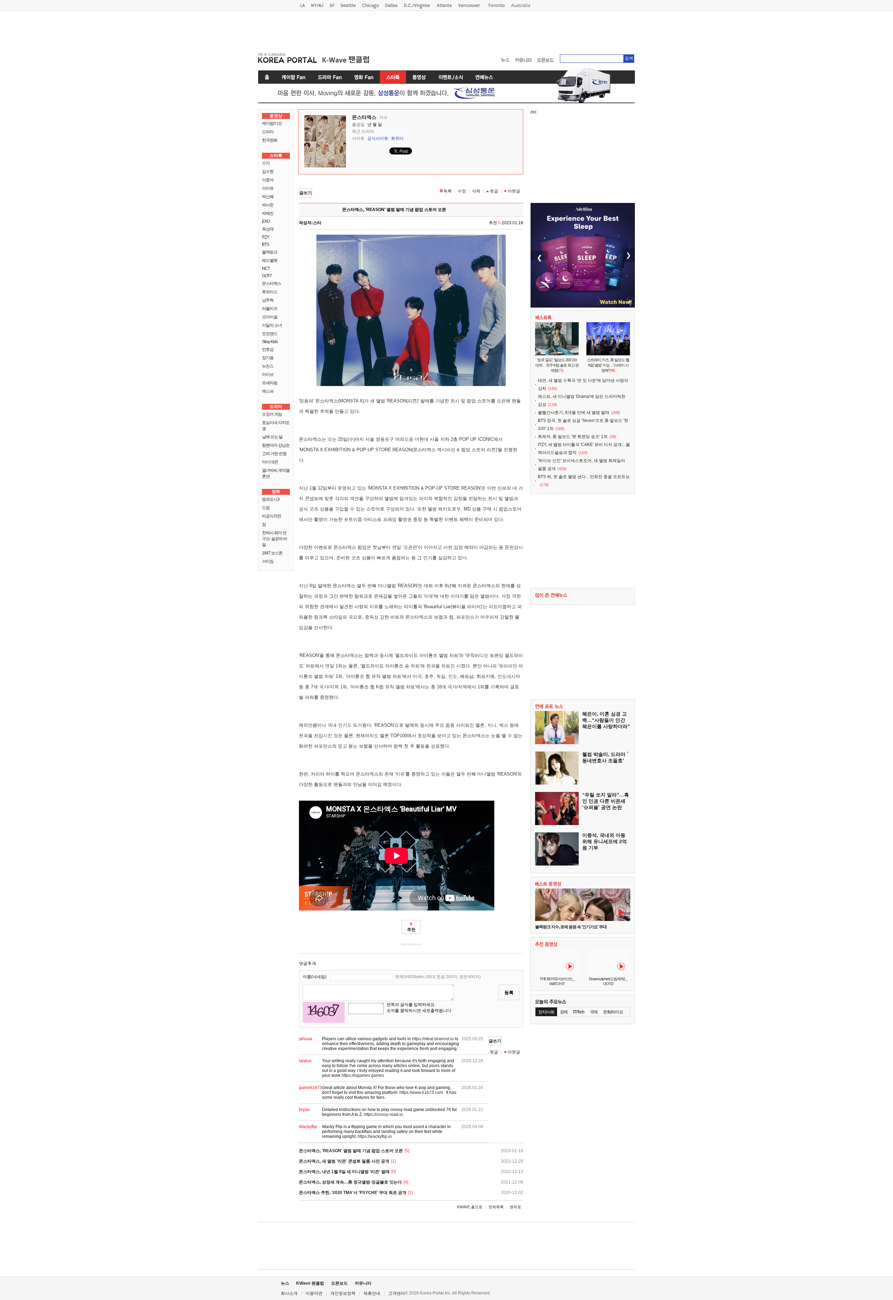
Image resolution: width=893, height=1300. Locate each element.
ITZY (265, 237)
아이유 (267, 188)
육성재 (267, 229)
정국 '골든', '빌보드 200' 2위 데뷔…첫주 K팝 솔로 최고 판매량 (557, 365)
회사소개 (289, 1293)
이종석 (267, 179)
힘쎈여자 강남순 (276, 445)
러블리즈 (269, 308)
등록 (508, 992)
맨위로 (515, 1207)
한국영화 (269, 140)
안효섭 (267, 349)
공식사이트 (377, 138)
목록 (447, 191)
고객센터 (396, 1293)
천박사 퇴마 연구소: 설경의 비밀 (274, 538)
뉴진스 (267, 366)
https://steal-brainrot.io (433, 1038)
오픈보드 (339, 1283)
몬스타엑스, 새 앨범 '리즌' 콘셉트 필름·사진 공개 (344, 1161)
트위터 (397, 138)
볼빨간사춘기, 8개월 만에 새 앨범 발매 (573, 412)
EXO (266, 221)
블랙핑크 (269, 252)
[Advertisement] (446, 30)
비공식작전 (271, 516)
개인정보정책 (342, 1293)
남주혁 (267, 300)
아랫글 (514, 191)
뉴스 (285, 1283)
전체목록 (496, 1207)
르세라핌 (269, 382)
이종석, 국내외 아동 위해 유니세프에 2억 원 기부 (604, 841)
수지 (266, 163)
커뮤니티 (363, 1283)
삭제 (476, 191)
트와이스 (269, 291)
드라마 (267, 131)
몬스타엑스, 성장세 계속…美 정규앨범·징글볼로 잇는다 (350, 1182)
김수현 (267, 171)
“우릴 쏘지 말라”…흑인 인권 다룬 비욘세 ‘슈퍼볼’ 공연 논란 (605, 801)
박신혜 (267, 196)
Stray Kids (270, 341)
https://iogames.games (363, 1075)
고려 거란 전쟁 (274, 453)
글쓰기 (305, 192)
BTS (265, 244)
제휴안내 (371, 1293)
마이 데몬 (270, 462)
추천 (411, 927)
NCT (266, 268)
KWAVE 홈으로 (469, 1207)
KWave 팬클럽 (310, 1283)
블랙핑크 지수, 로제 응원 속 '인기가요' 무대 (571, 926)
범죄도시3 (270, 499)
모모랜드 (269, 333)
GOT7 (267, 275)
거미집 (267, 561)
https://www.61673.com (421, 1092)
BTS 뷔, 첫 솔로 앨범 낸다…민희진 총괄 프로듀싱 (584, 476)
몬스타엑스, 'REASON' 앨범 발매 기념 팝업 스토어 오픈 (351, 1150)
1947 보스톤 (272, 553)
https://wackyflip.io (375, 1136)
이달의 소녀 (272, 325)
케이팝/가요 (272, 123)
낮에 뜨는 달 (272, 436)
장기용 (267, 357)
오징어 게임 (272, 414)
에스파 (267, 391)
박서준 (267, 205)
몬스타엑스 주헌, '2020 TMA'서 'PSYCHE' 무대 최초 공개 (352, 1192)
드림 (266, 507)
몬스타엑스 (271, 283)
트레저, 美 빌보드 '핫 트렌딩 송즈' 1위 (573, 436)
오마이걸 (269, 317)
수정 (462, 191)
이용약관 (314, 1293)
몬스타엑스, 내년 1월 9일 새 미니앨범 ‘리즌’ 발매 (344, 1171)
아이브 (267, 374)
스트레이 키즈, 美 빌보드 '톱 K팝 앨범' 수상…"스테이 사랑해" (608, 365)
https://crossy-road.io (383, 1114)
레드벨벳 (269, 260)
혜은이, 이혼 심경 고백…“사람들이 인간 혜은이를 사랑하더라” (606, 720)
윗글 (494, 191)
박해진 (267, 213)
